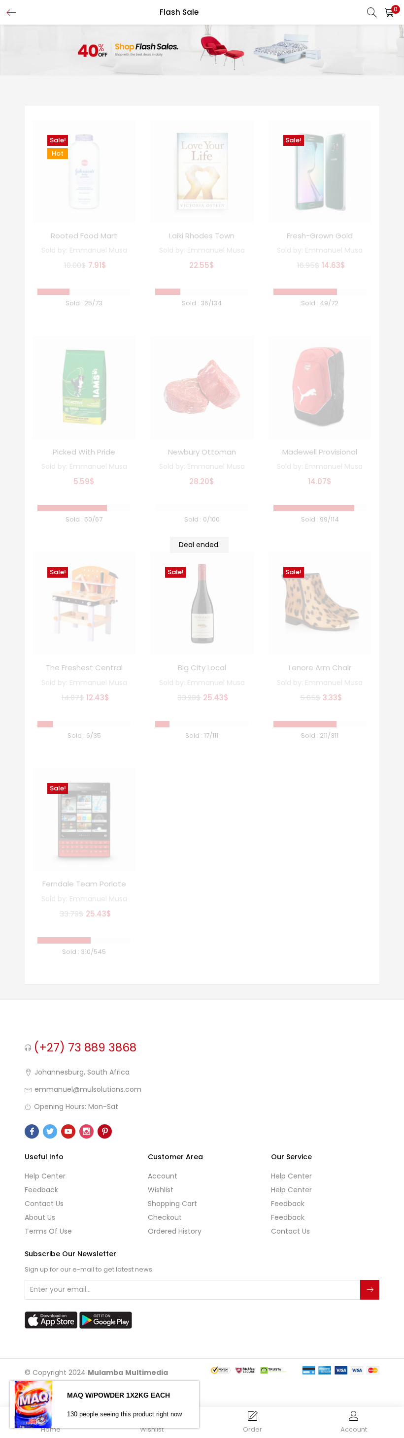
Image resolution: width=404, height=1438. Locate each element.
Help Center (45, 1176)
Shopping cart (172, 1204)
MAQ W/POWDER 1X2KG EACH (118, 1395)
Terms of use (48, 1231)
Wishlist (160, 1190)
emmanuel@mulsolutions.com (87, 1089)
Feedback (41, 1190)
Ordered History (175, 1231)
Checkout (165, 1217)
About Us (40, 1217)
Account (162, 1176)
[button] (389, 12)
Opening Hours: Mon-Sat (76, 1106)
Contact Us (44, 1204)
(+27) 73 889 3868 (85, 1047)
